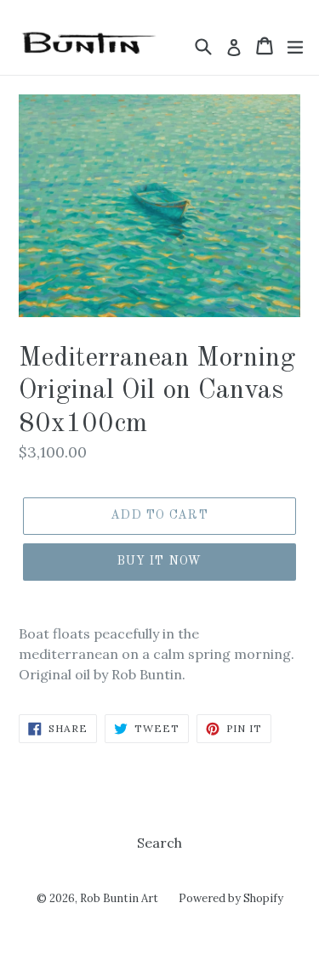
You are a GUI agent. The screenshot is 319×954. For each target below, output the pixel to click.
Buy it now (159, 561)
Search (159, 842)
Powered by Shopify (231, 898)
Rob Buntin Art (119, 898)
